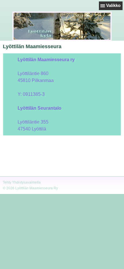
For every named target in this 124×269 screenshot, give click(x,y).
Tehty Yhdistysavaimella (22, 182)
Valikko (113, 5)
